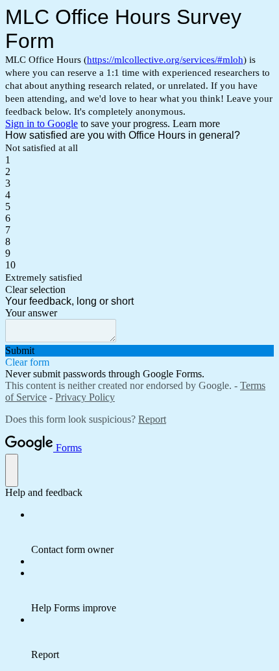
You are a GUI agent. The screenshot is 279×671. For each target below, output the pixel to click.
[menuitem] (152, 532)
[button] (139, 290)
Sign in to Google (41, 123)
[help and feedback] (11, 470)
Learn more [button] (196, 123)
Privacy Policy (85, 397)
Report (152, 419)
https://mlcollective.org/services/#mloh (165, 59)
